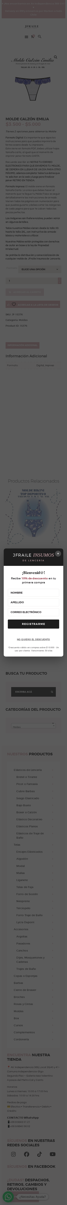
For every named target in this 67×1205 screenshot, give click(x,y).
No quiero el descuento (33, 639)
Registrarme (33, 624)
